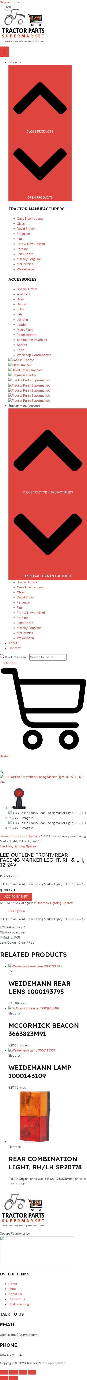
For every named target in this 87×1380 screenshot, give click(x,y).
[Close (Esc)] (32, 1372)
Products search (17, 657)
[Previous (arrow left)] (4, 1378)
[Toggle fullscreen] (13, 1372)
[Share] (23, 1372)
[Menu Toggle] (4, 52)
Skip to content (11, 2)
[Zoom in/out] (4, 1372)
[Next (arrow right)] (13, 1378)
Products (18, 836)
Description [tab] (16, 911)
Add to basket (16, 897)
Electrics (34, 836)
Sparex (31, 846)
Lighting (19, 846)
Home (4, 836)
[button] (2, 772)
